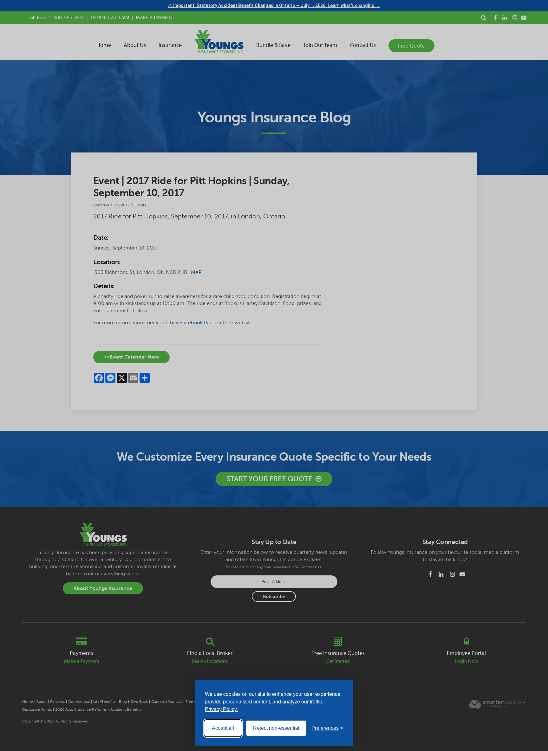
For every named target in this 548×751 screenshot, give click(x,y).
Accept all (223, 728)
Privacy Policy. (221, 709)
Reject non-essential (276, 728)
